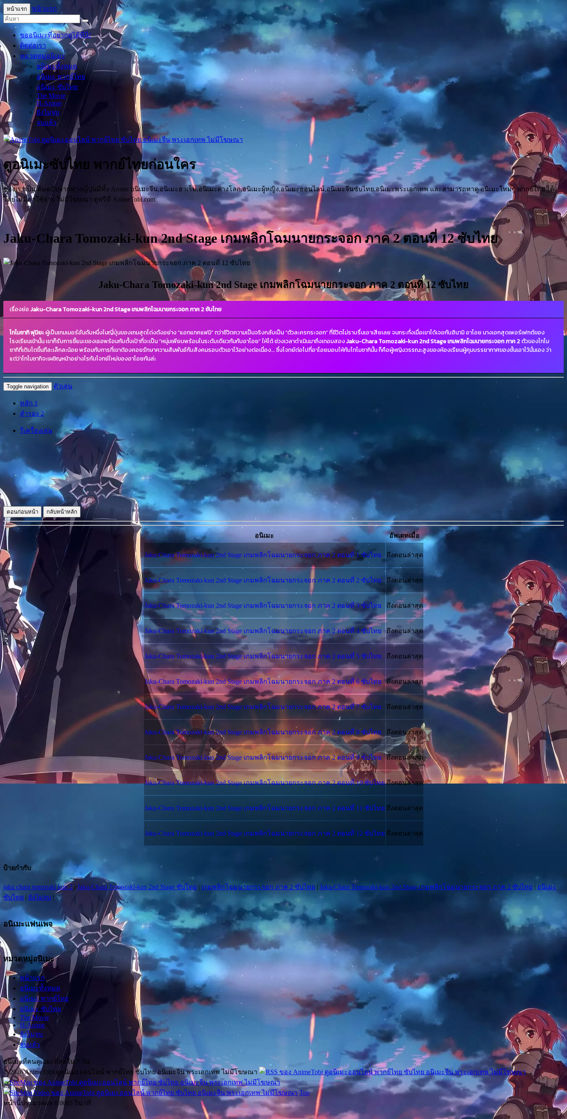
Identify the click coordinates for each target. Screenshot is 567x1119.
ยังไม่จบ (48, 112)
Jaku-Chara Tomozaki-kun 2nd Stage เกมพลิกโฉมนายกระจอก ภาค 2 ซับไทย (426, 886)
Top (304, 1092)
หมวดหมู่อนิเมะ (42, 55)
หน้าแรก (44, 8)
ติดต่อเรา (33, 45)
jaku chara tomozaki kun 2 (38, 886)
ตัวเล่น (63, 386)
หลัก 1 (29, 403)
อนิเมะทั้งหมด (57, 66)
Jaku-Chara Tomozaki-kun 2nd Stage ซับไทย (137, 886)
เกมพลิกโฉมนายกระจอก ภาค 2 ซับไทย (258, 886)
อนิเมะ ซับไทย (57, 86)
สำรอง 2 (32, 413)
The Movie (51, 95)
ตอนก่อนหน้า (22, 512)
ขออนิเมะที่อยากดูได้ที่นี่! (55, 35)
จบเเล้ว (46, 122)
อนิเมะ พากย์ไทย (61, 76)
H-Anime (49, 103)
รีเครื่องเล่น (36, 430)
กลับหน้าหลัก (61, 512)
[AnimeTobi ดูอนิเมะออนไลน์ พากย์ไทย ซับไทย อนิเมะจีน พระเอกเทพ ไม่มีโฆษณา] (123, 139)
